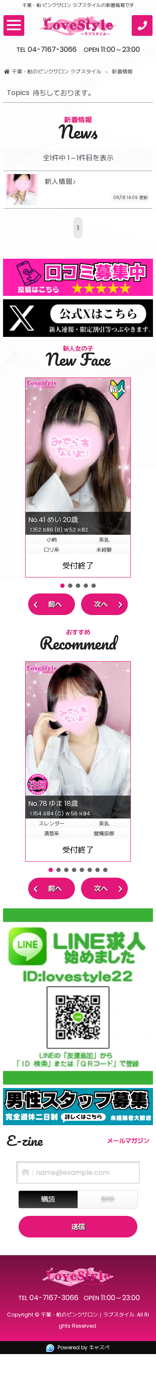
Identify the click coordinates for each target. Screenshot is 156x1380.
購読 (48, 1199)
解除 (108, 1199)
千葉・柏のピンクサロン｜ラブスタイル (87, 1314)
